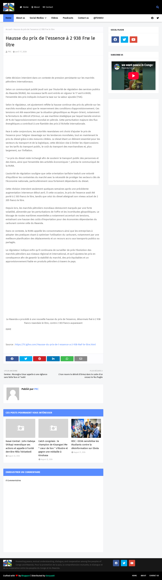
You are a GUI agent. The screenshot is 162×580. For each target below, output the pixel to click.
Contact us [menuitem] (83, 18)
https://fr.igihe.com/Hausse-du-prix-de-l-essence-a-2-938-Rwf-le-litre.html (55, 344)
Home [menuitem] (8, 18)
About (37, 7)
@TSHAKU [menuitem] (98, 18)
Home (25, 7)
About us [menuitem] (20, 18)
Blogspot (25, 575)
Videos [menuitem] (54, 18)
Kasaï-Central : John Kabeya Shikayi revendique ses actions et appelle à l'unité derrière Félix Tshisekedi (20, 446)
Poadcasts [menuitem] (68, 18)
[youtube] (133, 39)
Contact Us (154, 576)
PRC (9, 51)
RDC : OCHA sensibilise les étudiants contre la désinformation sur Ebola (85, 445)
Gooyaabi (50, 575)
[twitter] (157, 18)
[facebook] (152, 18)
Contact (49, 7)
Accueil (9, 29)
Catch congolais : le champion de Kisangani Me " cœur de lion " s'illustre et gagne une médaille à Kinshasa (53, 448)
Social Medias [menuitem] (37, 18)
